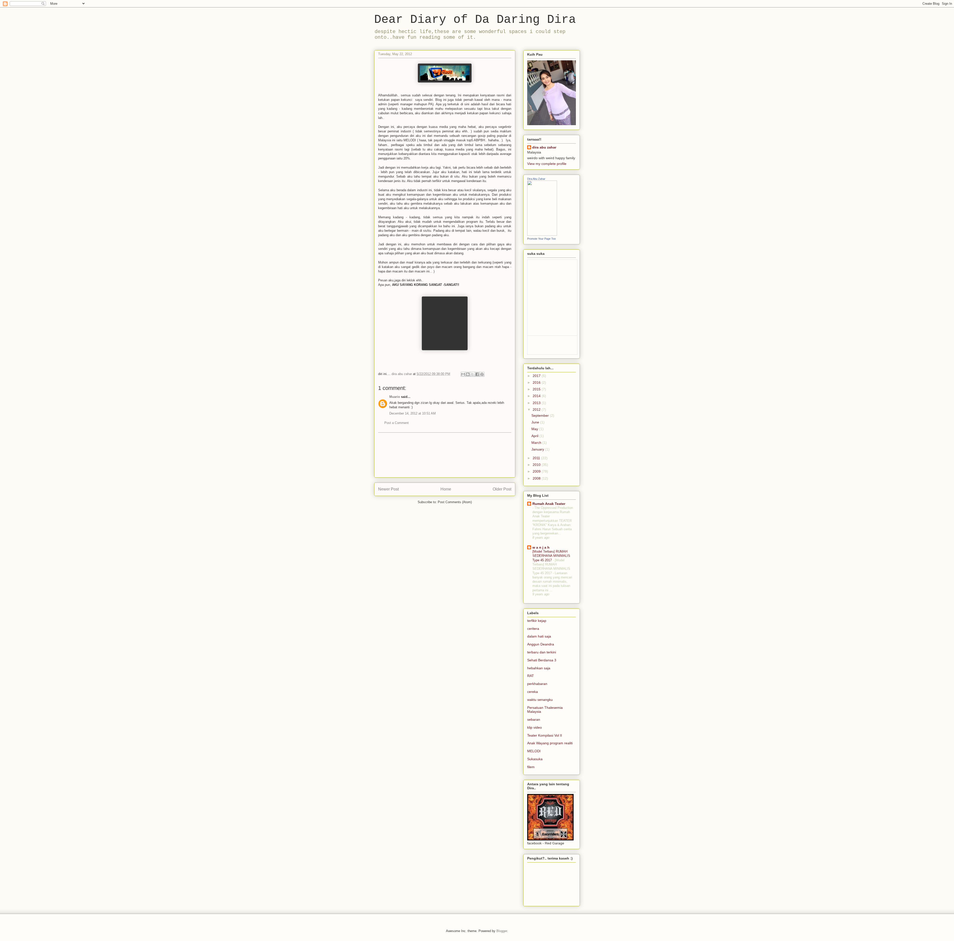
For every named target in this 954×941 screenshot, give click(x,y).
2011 (537, 458)
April (535, 436)
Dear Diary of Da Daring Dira (475, 19)
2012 (537, 410)
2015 (537, 389)
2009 (537, 471)
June (535, 422)
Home (445, 489)
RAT (530, 676)
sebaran (533, 719)
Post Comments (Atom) (455, 502)
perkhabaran (537, 684)
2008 (537, 478)
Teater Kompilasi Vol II (544, 735)
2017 (537, 376)
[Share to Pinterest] (481, 374)
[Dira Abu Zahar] (542, 234)
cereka (532, 692)
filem (531, 767)
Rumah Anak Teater (548, 504)
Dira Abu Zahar (536, 178)
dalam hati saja (539, 636)
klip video (534, 727)
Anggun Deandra (540, 644)
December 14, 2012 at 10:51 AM (412, 413)
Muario (394, 397)
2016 (537, 382)
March (536, 443)
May (535, 429)
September (540, 415)
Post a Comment (396, 423)
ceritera (533, 629)
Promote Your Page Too (541, 238)
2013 (537, 403)
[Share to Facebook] (477, 374)
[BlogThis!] (467, 374)
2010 (537, 465)
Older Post (502, 489)
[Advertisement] (444, 455)
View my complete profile (546, 164)
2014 (537, 396)
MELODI (534, 751)
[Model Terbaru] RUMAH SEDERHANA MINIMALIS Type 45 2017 (551, 556)
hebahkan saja (538, 668)
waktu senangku (540, 700)
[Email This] (463, 374)
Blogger (501, 931)
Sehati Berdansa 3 (541, 660)
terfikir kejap (536, 621)
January (538, 449)
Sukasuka (535, 759)
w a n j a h (541, 547)
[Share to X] (472, 374)
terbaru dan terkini (541, 652)
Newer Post (388, 489)
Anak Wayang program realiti (550, 743)
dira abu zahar (544, 147)
